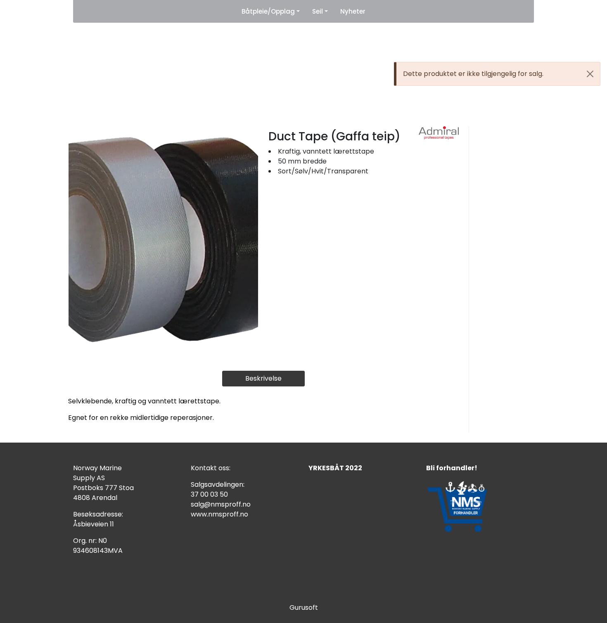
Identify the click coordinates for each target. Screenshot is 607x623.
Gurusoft (303, 607)
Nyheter (352, 11)
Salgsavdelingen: (217, 484)
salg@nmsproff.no (221, 504)
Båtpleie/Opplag (268, 11)
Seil (317, 11)
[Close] (590, 73)
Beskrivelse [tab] (263, 378)
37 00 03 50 (209, 494)
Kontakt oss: (210, 468)
